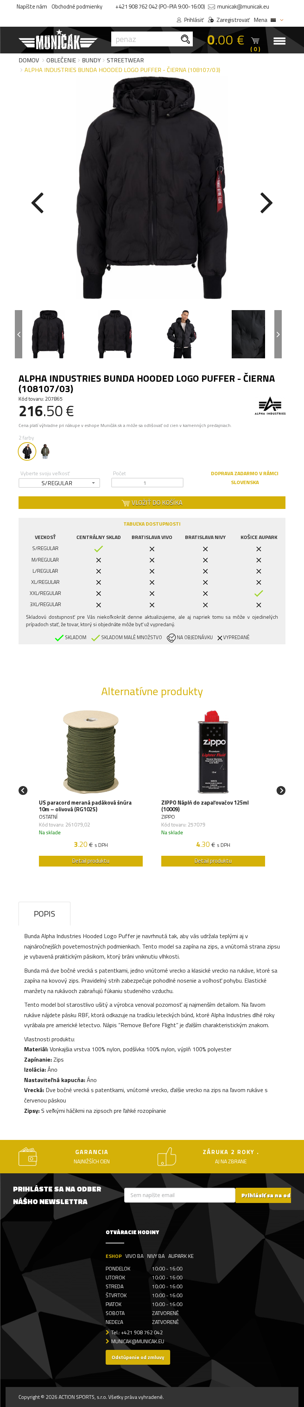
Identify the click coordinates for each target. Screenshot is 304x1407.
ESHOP (114, 1256)
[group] (90, 790)
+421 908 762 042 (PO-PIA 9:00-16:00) (160, 6)
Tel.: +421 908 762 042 (137, 1332)
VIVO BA (134, 1256)
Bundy (91, 60)
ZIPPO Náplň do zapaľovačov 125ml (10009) (205, 806)
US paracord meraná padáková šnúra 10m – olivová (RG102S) (85, 806)
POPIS (44, 913)
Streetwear (125, 60)
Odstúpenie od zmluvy (138, 1357)
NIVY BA (156, 1256)
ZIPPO (168, 817)
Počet (119, 473)
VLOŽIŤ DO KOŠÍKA (156, 502)
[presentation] (37, 201)
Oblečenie (61, 60)
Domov (29, 60)
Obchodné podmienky (77, 6)
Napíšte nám (32, 6)
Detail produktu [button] (90, 861)
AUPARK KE (181, 1256)
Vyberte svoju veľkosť (45, 473)
